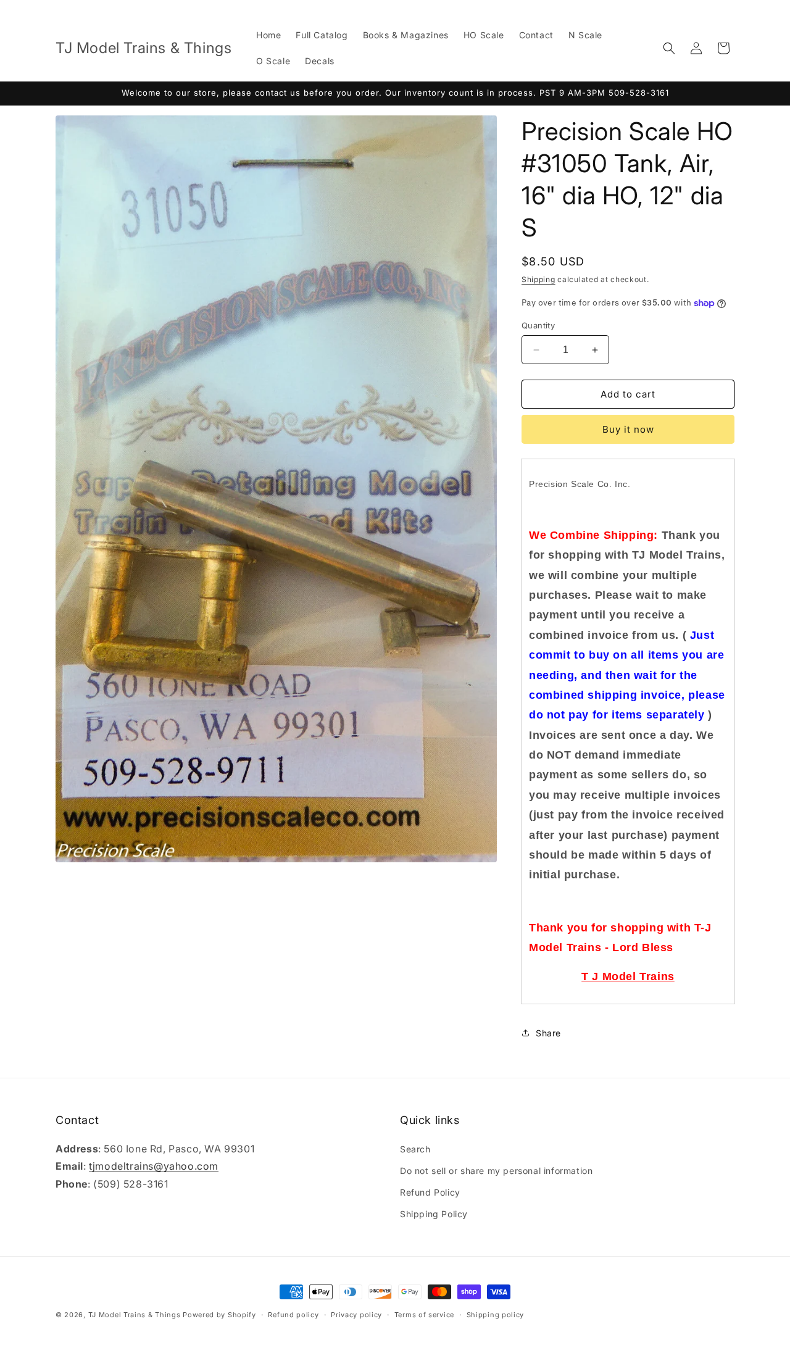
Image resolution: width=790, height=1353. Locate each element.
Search (415, 1149)
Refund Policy (430, 1192)
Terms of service (424, 1314)
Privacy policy (356, 1314)
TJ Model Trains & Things (134, 1314)
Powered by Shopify (219, 1314)
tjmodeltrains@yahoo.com (153, 1166)
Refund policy (293, 1314)
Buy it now (628, 429)
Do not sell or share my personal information (496, 1170)
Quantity (538, 325)
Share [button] (548, 1033)
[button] (669, 48)
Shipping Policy (434, 1214)
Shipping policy (496, 1314)
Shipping (538, 279)
